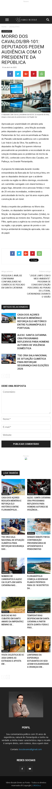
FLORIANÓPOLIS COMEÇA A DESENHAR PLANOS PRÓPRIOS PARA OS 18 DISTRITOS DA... (38, 582)
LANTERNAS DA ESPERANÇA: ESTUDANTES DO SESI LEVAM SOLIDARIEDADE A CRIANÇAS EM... (38, 661)
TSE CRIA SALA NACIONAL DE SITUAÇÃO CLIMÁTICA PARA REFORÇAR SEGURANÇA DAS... (12, 543)
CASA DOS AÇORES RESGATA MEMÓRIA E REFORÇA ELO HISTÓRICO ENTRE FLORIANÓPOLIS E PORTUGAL (32, 321)
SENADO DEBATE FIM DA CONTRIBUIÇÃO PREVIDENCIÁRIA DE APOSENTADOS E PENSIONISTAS (38, 543)
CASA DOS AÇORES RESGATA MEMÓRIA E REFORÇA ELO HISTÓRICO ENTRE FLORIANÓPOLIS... (11, 504)
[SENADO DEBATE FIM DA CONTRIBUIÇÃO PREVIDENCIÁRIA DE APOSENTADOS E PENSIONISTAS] (39, 526)
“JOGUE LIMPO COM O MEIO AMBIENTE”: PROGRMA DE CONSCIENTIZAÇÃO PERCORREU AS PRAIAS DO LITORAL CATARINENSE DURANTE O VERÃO (39, 286)
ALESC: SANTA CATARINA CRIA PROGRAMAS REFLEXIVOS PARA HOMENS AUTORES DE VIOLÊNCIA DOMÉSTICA (33, 342)
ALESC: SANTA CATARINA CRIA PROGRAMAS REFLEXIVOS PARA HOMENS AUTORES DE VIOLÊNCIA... (38, 504)
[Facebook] (22, 769)
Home (3, 26)
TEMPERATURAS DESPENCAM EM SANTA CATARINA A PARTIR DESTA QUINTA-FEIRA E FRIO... (38, 621)
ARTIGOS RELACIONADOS (15, 307)
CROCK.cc (37, 785)
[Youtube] (30, 769)
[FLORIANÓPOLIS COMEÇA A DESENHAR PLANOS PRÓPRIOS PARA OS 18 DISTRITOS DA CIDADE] (39, 566)
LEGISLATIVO (6, 31)
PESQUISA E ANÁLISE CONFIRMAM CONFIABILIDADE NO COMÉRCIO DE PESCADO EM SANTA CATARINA (13, 281)
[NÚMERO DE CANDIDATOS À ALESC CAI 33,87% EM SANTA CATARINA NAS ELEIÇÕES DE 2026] (13, 566)
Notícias (5, 322)
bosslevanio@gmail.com (30, 749)
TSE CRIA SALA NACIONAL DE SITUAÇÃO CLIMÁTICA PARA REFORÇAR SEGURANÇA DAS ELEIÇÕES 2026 (33, 362)
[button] (48, 20)
